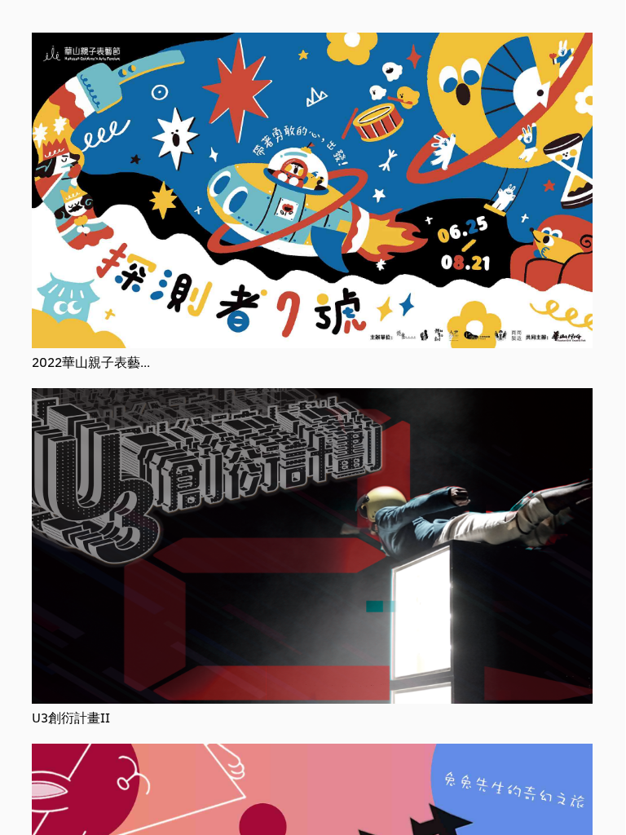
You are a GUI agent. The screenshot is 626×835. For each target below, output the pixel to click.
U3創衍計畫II (71, 717)
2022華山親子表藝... (91, 361)
